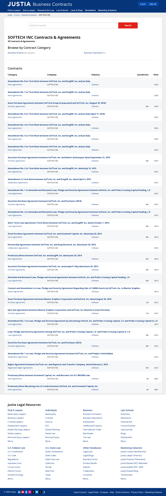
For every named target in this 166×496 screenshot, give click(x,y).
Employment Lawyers (17, 425)
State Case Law (52, 459)
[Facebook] (26, 492)
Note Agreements (15, 84)
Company (104, 492)
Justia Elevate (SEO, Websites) (134, 463)
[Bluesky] (36, 492)
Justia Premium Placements (133, 459)
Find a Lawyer (14, 10)
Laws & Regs (77, 10)
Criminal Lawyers (15, 421)
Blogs (123, 433)
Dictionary (125, 414)
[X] (40, 492)
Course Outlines (128, 425)
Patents (86, 467)
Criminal (49, 418)
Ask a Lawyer (29, 10)
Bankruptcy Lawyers (17, 414)
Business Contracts (29, 15)
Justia (10, 15)
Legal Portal (93, 492)
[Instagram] (29, 492)
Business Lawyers (16, 418)
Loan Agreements (15, 193)
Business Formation (92, 414)
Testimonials (126, 474)
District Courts (14, 471)
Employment (88, 421)
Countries (87, 474)
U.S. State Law (53, 447)
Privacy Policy (137, 492)
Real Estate (88, 433)
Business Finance (15, 52)
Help (112, 492)
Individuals (51, 410)
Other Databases (92, 447)
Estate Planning (52, 429)
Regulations (13, 459)
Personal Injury (52, 437)
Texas (48, 474)
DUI (47, 425)
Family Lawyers (14, 433)
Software (95, 84)
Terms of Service (122, 492)
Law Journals (126, 429)
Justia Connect (80, 492)
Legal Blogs (88, 455)
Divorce (48, 421)
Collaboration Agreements (18, 248)
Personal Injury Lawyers (19, 437)
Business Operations (93, 52)
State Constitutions (54, 451)
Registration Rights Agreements (20, 368)
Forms (16, 15)
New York (49, 471)
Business (87, 410)
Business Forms (90, 459)
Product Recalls (90, 463)
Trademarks (88, 471)
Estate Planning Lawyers (19, 429)
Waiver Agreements (15, 291)
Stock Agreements (15, 237)
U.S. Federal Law (16, 447)
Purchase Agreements (16, 106)
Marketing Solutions (107, 10)
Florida (48, 467)
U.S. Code (12, 455)
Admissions (126, 418)
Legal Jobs (87, 451)
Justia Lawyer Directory (131, 455)
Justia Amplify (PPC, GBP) (132, 467)
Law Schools (62, 10)
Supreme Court (15, 463)
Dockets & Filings (15, 474)
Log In (143, 4)
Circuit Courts (14, 467)
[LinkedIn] (19, 492)
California (49, 463)
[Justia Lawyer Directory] (43, 492)
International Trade (92, 429)
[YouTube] (22, 492)
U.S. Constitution (15, 451)
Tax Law (87, 437)
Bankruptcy (50, 414)
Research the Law (46, 10)
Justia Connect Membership (133, 451)
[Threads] (33, 492)
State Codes (50, 455)
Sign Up (153, 4)
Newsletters (90, 10)
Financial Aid (126, 421)
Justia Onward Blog (129, 471)
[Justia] (19, 4)
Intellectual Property (92, 425)
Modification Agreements (18, 182)
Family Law (50, 433)
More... (11, 441)
